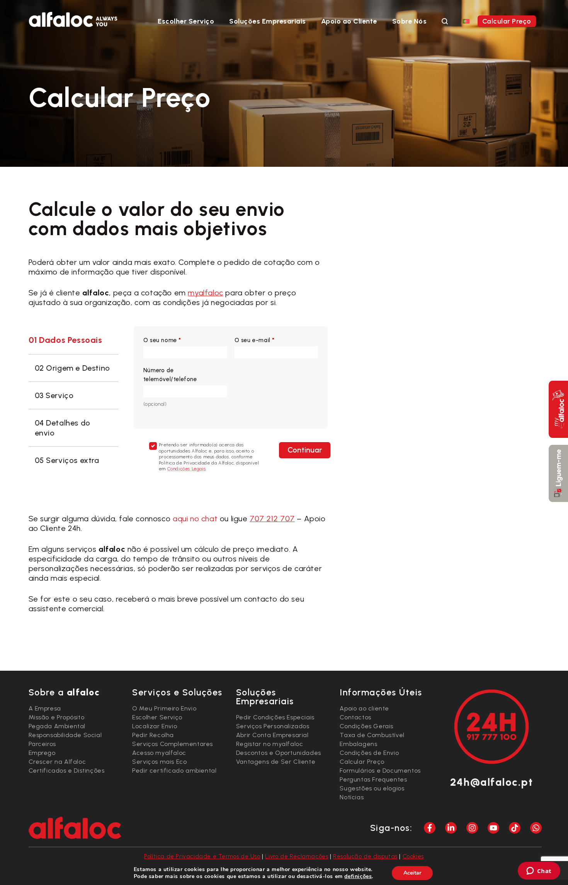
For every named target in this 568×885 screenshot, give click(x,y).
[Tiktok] (514, 828)
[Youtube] (493, 828)
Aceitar (412, 873)
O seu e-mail (255, 340)
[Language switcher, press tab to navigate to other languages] (466, 21)
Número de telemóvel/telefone (170, 375)
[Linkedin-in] (451, 828)
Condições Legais (186, 468)
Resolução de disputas (365, 856)
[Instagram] (472, 828)
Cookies (413, 856)
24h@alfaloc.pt (491, 782)
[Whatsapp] (536, 828)
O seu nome (162, 340)
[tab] (73, 340)
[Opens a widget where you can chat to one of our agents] (538, 871)
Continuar (304, 449)
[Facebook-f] (429, 828)
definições (358, 876)
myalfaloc (205, 292)
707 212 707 (272, 518)
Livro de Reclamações (296, 856)
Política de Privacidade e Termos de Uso (202, 856)
